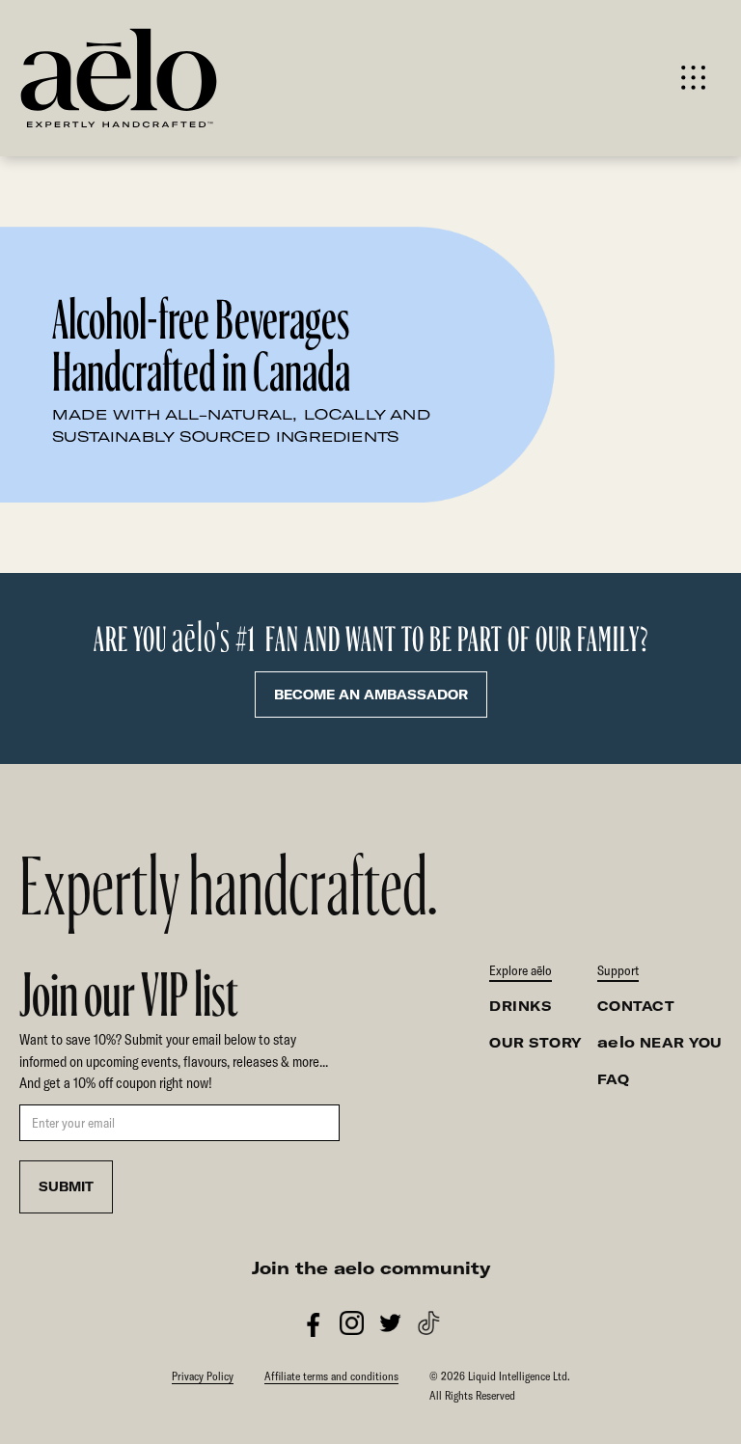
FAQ (613, 1079)
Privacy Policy (202, 1376)
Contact (636, 1006)
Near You (660, 1042)
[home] (194, 78)
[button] (693, 77)
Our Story (535, 1042)
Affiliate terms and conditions (331, 1376)
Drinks (520, 1006)
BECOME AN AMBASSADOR (371, 694)
